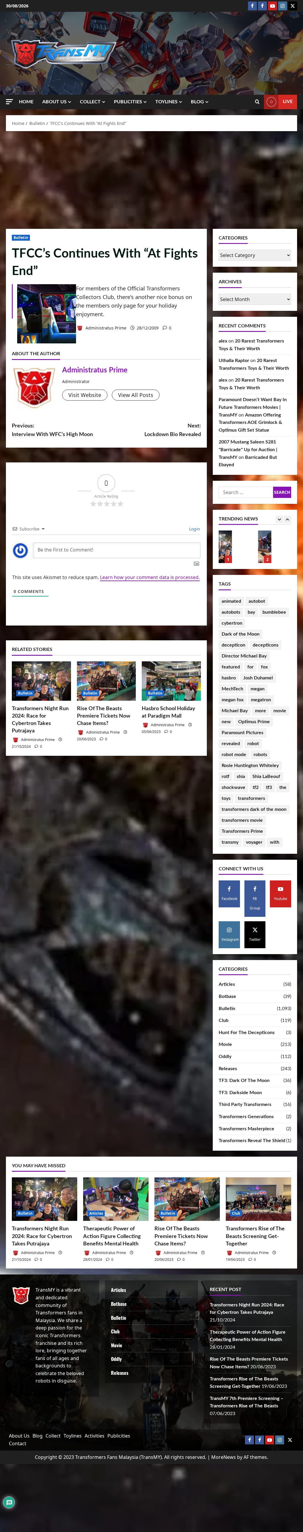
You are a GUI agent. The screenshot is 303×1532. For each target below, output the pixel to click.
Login (194, 529)
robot (253, 743)
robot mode (234, 754)
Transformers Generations (246, 1116)
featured (231, 667)
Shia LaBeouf (266, 776)
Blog (197, 101)
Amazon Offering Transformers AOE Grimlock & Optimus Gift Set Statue (250, 423)
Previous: (52, 430)
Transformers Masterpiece (246, 1128)
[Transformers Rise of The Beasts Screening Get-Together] (258, 1199)
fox (264, 667)
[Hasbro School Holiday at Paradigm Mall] (171, 681)
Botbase (227, 996)
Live (288, 101)
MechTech (232, 689)
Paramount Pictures (242, 732)
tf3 (269, 787)
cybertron (232, 623)
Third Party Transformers (245, 1104)
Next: (172, 430)
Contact (17, 1443)
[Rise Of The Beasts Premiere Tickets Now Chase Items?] (106, 681)
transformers (251, 798)
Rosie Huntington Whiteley (250, 765)
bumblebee (274, 612)
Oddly (225, 1056)
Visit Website (84, 394)
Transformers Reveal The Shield (252, 1140)
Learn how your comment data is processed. (150, 577)
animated (231, 601)
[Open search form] (257, 101)
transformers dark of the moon (254, 809)
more (260, 710)
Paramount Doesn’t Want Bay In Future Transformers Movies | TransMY (253, 407)
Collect (90, 101)
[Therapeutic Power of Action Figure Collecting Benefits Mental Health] (116, 1199)
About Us (54, 101)
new (226, 721)
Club (223, 1020)
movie (279, 710)
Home (26, 101)
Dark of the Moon (241, 634)
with (274, 842)
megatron (261, 699)
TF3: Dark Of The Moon (244, 1080)
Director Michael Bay (244, 656)
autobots (231, 612)
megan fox (233, 699)
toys (226, 798)
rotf (225, 776)
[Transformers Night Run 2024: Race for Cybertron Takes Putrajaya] (41, 681)
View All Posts (135, 394)
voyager (254, 842)
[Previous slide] (279, 519)
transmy (230, 842)
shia (241, 776)
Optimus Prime (254, 721)
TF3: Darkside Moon (240, 1092)
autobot (257, 601)
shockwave (233, 787)
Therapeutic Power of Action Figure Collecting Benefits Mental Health (225, 547)
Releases (228, 1068)
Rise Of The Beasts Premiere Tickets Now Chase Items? (103, 716)
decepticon (233, 645)
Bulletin (21, 237)
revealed (231, 743)
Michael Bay (235, 710)
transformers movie (242, 820)
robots (260, 754)
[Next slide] (287, 519)
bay (251, 612)
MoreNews (223, 1457)
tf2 (256, 787)
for (250, 667)
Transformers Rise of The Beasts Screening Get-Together (255, 1236)
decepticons (265, 645)
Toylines (166, 101)
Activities (94, 1436)
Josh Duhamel (258, 678)
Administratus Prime (105, 328)
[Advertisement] (151, 178)
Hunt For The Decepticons (247, 1032)
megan (258, 689)
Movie (225, 1044)
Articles (227, 984)
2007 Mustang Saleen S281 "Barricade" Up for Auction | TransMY (248, 449)
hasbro (229, 678)
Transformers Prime (242, 831)
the (282, 787)
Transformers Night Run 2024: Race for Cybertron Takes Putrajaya (42, 1236)
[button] (9, 101)
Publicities (128, 101)
